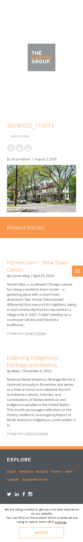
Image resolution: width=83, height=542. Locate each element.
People (56, 471)
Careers (13, 479)
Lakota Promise (36, 433)
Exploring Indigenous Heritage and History (32, 361)
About (11, 471)
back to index (20, 136)
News (69, 471)
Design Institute (35, 479)
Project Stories (35, 333)
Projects (26, 471)
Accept (41, 532)
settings (60, 522)
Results (42, 471)
